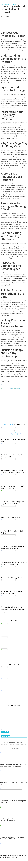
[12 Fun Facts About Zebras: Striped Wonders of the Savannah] (14, 539)
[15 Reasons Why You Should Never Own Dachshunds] (14, 692)
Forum (17, 744)
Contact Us (4, 744)
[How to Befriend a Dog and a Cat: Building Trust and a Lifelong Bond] (14, 463)
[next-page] (4, 612)
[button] (3, 2)
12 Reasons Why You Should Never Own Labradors (14, 673)
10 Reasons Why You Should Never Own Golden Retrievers (14, 685)
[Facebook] (1, 740)
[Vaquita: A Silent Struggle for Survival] (14, 571)
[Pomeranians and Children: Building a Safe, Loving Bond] (14, 651)
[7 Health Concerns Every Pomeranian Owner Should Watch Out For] (14, 830)
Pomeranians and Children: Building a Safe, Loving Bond (13, 656)
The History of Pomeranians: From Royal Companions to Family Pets (13, 856)
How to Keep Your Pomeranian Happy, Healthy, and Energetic (12, 820)
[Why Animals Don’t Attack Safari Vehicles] (14, 524)
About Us (6, 742)
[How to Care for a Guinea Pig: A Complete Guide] (14, 448)
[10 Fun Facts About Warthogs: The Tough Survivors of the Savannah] (14, 495)
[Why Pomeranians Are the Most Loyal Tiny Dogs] (14, 638)
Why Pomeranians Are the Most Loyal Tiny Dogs (13, 644)
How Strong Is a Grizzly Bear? (11, 517)
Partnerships (11, 744)
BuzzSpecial (23, 744)
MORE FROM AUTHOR (19, 424)
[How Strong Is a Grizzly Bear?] (14, 510)
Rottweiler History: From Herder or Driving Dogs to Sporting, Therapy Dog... (12, 630)
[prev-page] (1, 612)
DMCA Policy (20, 742)
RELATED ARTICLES (8, 424)
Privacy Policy (12, 742)
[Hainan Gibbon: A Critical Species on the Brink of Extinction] (14, 584)
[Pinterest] (2, 740)
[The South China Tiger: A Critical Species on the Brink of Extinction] (14, 600)
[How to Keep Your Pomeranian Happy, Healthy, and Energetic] (14, 811)
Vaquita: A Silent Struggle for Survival (13, 578)
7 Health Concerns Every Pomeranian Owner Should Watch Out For (12, 838)
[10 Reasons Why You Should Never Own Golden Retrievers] (14, 680)
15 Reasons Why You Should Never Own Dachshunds (14, 697)
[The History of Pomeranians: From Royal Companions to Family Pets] (14, 848)
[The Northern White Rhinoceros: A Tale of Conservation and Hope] (14, 555)
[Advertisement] (14, 24)
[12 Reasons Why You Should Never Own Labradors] (14, 668)
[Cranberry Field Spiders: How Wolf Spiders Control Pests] (14, 479)
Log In (14, 745)
